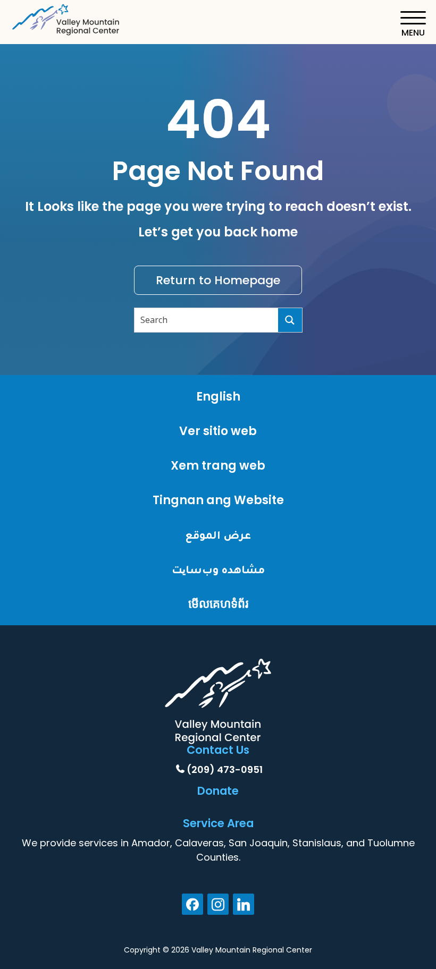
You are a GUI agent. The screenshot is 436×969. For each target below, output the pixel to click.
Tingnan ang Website (218, 500)
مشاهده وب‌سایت (218, 569)
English (218, 396)
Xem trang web (218, 465)
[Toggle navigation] (413, 24)
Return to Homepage (218, 280)
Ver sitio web (218, 431)
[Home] (66, 18)
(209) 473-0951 (225, 769)
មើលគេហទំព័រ (218, 604)
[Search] (290, 320)
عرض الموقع (218, 534)
